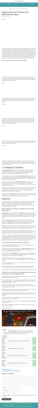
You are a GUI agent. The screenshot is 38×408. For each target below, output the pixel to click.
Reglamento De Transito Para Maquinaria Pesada (10, 370)
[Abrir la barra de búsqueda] (1, 6)
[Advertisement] (19, 33)
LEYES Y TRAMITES (30, 3)
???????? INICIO (3, 3)
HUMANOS (22, 3)
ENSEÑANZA (16, 3)
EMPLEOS (9, 3)
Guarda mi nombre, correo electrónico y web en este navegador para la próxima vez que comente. (19, 396)
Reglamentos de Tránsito (7, 369)
